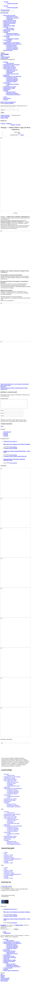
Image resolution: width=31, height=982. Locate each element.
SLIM (7, 37)
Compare (5, 969)
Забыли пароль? (5, 115)
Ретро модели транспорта (13, 34)
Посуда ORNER (7, 40)
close (2, 426)
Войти (2, 112)
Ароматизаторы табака (9, 21)
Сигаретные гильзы (11, 46)
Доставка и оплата (9, 857)
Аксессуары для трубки (9, 20)
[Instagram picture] (15, 483)
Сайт (2, 415)
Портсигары (6, 36)
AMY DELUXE (10, 28)
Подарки (5, 32)
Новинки (8, 123)
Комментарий (5, 398)
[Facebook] (3, 902)
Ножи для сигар (10, 71)
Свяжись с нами (8, 855)
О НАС (6, 852)
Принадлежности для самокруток (12, 44)
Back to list (3, 386)
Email (2, 413)
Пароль (3, 109)
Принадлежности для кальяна (11, 42)
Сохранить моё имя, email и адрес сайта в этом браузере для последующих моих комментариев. (14, 420)
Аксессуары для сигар (9, 15)
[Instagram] (7, 902)
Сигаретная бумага (11, 45)
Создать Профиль (8, 103)
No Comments (13, 447)
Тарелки (8, 41)
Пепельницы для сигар (12, 17)
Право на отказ (8, 856)
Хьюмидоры (9, 19)
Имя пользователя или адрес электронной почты (14, 105)
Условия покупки (8, 860)
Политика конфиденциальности (12, 859)
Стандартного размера (12, 38)
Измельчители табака (9, 25)
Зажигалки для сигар (12, 16)
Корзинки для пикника (12, 33)
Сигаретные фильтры (12, 49)
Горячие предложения (9, 23)
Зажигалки (6, 24)
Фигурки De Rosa (8, 50)
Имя (2, 410)
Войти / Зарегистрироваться (11, 970)
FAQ (5, 853)
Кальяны (5, 27)
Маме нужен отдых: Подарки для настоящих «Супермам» (16, 444)
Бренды (6, 861)
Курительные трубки (8, 29)
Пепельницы (6, 31)
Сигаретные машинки (12, 47)
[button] (15, 809)
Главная (3, 123)
